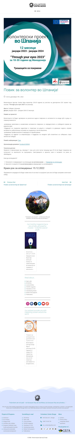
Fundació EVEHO (25, 144)
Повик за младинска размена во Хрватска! (30, 337)
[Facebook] (31, 303)
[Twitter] (39, 303)
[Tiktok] (35, 303)
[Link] (47, 303)
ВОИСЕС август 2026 (30, 253)
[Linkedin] (53, 429)
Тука (19, 140)
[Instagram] (27, 303)
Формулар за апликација (54, 162)
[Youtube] (43, 303)
